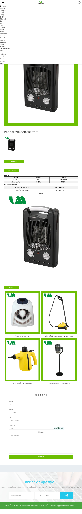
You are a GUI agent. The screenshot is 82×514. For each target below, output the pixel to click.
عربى (1, 25)
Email (11, 409)
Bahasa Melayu (5, 48)
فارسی (2, 52)
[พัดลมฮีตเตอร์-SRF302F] (22, 312)
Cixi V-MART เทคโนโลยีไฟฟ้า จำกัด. (25, 505)
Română (2, 57)
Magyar (2, 40)
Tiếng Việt (3, 19)
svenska (2, 61)
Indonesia (3, 42)
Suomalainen (4, 36)
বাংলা (1, 23)
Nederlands (3, 33)
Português (3, 54)
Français (3, 10)
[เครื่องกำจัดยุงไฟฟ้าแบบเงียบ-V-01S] (59, 360)
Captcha (12, 425)
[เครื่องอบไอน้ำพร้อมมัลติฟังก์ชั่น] (22, 360)
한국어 (2, 17)
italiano (2, 46)
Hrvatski (2, 27)
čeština (2, 29)
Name (11, 401)
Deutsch (2, 38)
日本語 (2, 15)
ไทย (1, 21)
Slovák (2, 59)
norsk (2, 50)
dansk (2, 31)
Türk (1, 63)
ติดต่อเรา (14, 161)
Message (41, 432)
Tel (10, 417)
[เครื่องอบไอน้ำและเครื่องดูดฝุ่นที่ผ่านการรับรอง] (59, 312)
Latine (2, 12)
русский (2, 8)
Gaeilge (2, 44)
